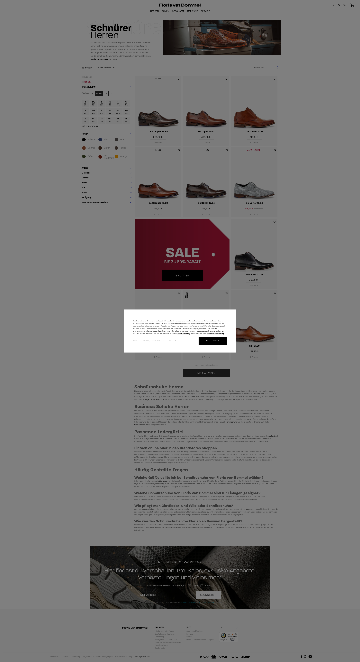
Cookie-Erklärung (183, 334)
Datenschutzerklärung (215, 334)
